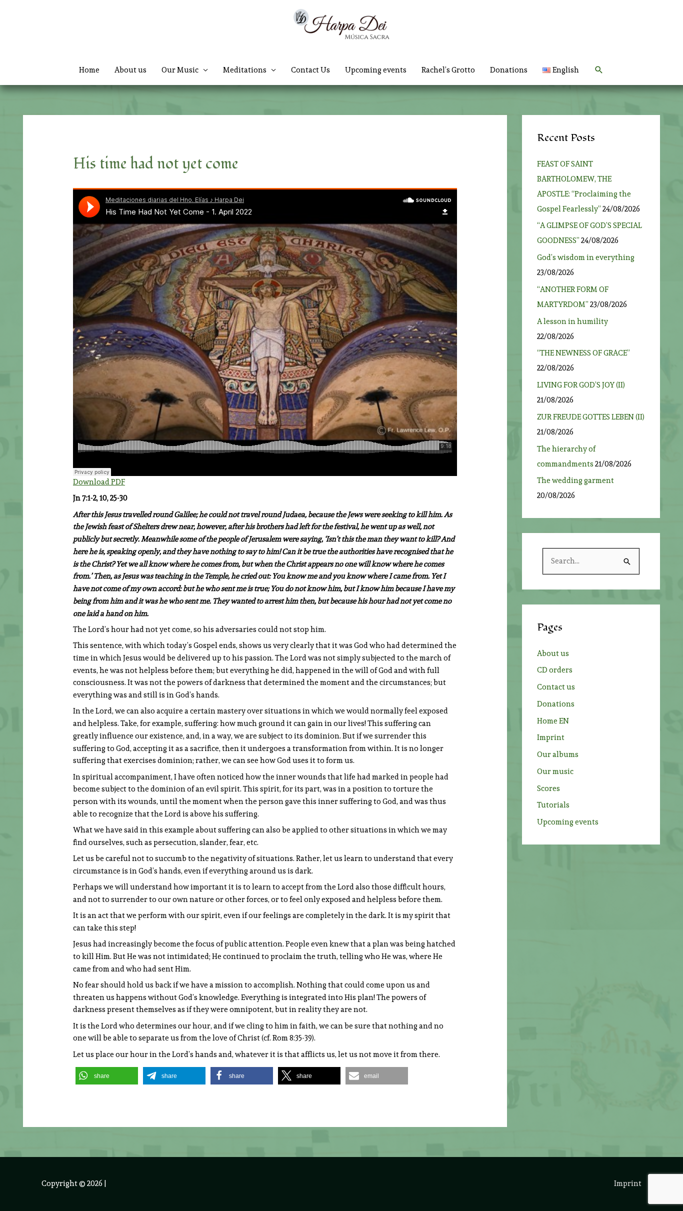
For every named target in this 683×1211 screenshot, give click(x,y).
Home (89, 70)
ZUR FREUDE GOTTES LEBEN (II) (590, 417)
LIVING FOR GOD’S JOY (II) (581, 385)
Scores (548, 788)
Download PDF (99, 482)
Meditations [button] (244, 70)
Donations (509, 70)
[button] (599, 70)
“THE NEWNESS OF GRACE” (585, 353)
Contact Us (310, 70)
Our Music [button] (180, 70)
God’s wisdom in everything (587, 257)
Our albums (557, 754)
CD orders (554, 670)
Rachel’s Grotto (448, 70)
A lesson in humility (575, 321)
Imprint (550, 737)
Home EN (553, 721)
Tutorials (553, 805)
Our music (555, 771)
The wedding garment (577, 480)
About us (130, 70)
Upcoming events (375, 70)
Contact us (556, 687)
